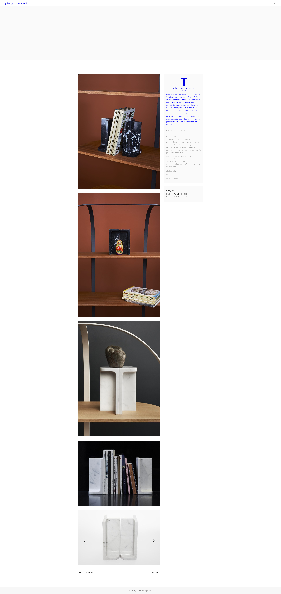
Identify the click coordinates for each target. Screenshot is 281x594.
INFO (273, 3)
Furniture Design (178, 194)
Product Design (176, 196)
